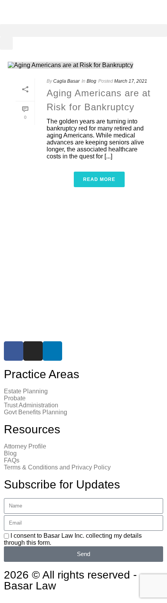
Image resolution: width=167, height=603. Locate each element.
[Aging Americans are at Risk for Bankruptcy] (83, 65)
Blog (91, 81)
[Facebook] (13, 351)
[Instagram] (33, 351)
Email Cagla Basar (31, 322)
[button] (83, 30)
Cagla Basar (66, 81)
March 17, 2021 (130, 81)
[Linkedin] (52, 351)
